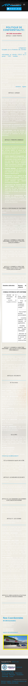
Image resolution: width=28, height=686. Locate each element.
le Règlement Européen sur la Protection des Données (14, 48)
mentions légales (21, 86)
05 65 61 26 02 (15, 9)
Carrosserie (5, 674)
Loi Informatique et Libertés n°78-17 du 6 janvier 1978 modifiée (14, 54)
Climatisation (19, 674)
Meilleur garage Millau (8, 673)
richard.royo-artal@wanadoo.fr (10, 456)
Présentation (18, 673)
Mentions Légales (6, 681)
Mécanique (12, 674)
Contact (11, 676)
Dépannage (5, 676)
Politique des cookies (12, 683)
